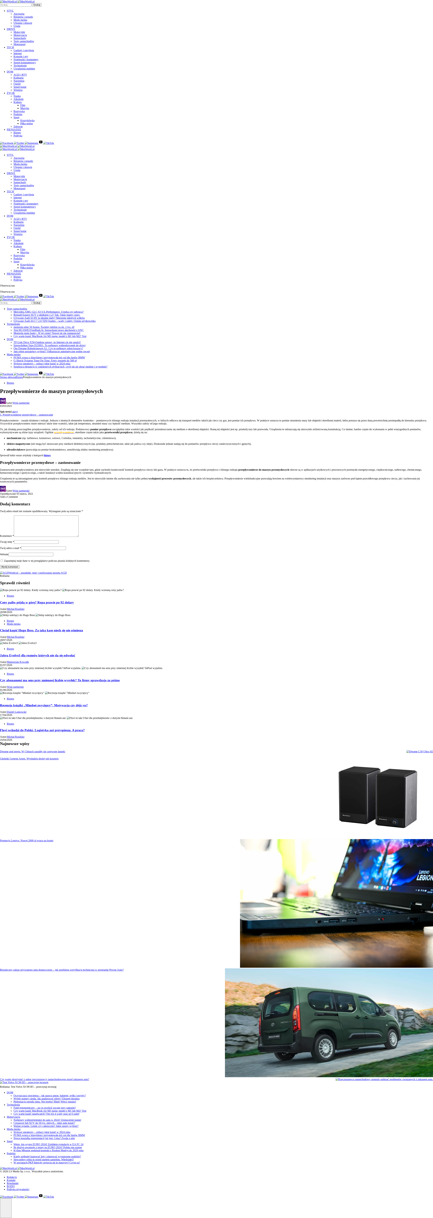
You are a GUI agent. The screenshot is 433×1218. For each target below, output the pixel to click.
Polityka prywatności (18, 1189)
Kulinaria (19, 77)
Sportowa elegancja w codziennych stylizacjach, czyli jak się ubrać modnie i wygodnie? (60, 366)
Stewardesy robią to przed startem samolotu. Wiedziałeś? (44, 1159)
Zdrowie (18, 126)
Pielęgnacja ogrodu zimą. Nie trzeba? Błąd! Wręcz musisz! (45, 1101)
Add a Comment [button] (9, 496)
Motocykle (19, 32)
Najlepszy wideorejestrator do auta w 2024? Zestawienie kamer (47, 1119)
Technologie (20, 65)
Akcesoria (19, 13)
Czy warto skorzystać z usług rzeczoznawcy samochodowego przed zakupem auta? (44, 1079)
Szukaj (36, 5)
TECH (10, 47)
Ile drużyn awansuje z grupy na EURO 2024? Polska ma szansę (48, 1147)
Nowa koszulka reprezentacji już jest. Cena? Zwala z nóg (44, 1138)
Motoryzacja (20, 35)
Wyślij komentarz (9, 567)
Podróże (18, 114)
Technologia (13, 1104)
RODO (11, 1186)
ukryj (15, 411)
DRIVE (11, 29)
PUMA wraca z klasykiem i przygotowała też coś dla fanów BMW (49, 357)
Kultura (18, 102)
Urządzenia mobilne (24, 68)
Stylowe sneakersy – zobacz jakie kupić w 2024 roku (42, 363)
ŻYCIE (11, 93)
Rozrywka (19, 111)
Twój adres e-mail (10, 548)
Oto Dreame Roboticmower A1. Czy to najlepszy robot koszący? (48, 348)
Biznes (17, 132)
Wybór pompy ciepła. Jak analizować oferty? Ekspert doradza (46, 1098)
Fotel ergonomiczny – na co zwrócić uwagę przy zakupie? (45, 1107)
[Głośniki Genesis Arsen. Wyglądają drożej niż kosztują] (379, 798)
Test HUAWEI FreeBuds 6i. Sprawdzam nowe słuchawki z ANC (49, 330)
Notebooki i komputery (26, 59)
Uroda (17, 26)
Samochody (20, 38)
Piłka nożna (26, 123)
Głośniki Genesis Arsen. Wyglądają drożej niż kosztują (29, 758)
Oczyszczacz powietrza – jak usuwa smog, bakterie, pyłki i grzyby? (50, 1095)
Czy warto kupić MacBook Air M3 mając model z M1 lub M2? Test (50, 336)
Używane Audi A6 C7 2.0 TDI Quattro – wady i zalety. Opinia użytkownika (55, 321)
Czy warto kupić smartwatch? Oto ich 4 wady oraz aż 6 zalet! (46, 1113)
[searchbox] (15, 5)
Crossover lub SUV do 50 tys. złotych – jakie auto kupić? (44, 1123)
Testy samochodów (24, 41)
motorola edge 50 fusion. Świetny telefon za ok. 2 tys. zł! (44, 327)
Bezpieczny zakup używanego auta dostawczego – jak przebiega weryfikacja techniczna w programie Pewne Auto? (62, 969)
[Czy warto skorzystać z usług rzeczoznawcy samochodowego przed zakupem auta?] (384, 1079)
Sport (16, 117)
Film (22, 105)
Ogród (17, 83)
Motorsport (19, 44)
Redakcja (12, 1177)
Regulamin (12, 1183)
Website (4, 554)
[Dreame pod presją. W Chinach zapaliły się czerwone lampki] (419, 751)
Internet (18, 53)
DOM (10, 71)
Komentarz (7, 535)
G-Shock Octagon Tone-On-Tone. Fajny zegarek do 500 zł (45, 360)
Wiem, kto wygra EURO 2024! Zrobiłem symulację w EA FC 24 (48, 1144)
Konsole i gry (21, 56)
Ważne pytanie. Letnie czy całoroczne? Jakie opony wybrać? (46, 1126)
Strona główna (8, 377)
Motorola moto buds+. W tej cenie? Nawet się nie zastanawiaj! (47, 333)
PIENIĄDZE (14, 129)
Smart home (20, 86)
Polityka (18, 135)
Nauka (17, 96)
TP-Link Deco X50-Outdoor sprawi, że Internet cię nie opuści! (47, 342)
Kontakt (11, 1180)
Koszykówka (27, 120)
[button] (6, 1208)
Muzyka (24, 108)
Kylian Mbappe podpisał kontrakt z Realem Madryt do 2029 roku (49, 1150)
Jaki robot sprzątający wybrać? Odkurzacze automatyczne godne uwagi (52, 351)
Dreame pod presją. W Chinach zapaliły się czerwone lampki (32, 751)
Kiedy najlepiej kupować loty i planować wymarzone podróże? (47, 1156)
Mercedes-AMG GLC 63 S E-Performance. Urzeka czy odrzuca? (49, 311)
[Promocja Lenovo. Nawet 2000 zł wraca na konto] (336, 903)
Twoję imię (7, 541)
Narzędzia (19, 80)
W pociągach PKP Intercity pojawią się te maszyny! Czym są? (47, 1162)
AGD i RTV (20, 74)
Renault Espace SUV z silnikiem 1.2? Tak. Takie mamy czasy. (47, 314)
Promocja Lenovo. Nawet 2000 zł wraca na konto (26, 840)
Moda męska (20, 19)
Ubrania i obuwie (23, 22)
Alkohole (19, 99)
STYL (10, 10)
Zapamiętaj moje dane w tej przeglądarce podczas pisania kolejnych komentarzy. (47, 560)
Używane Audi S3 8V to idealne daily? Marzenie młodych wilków (49, 317)
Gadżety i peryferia (24, 50)
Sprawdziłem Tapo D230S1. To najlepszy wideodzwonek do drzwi (49, 345)
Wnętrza (18, 90)
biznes (47, 455)
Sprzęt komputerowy (25, 62)
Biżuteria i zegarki (23, 16)
